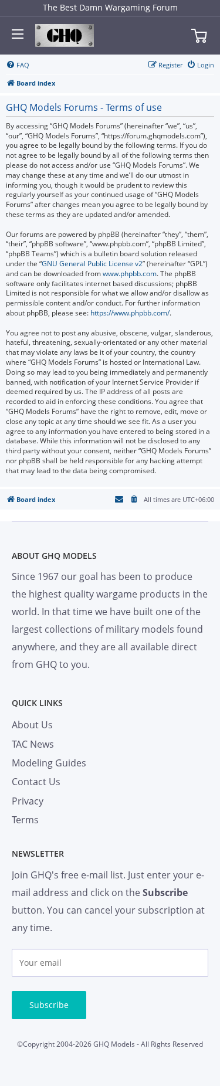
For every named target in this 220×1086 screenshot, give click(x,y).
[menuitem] (17, 65)
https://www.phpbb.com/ (130, 313)
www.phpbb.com (130, 274)
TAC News (33, 744)
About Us (32, 724)
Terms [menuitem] (25, 819)
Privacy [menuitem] (27, 801)
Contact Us (36, 781)
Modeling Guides (49, 762)
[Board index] (64, 35)
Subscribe (49, 1004)
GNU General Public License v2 (92, 264)
